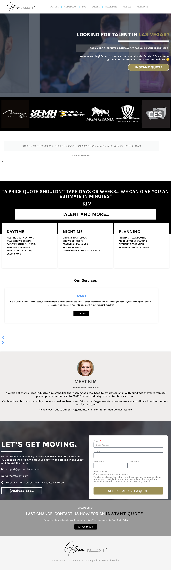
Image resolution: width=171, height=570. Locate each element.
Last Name (134, 461)
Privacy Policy (100, 472)
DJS (84, 6)
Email (97, 441)
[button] (81, 162)
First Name (99, 461)
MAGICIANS (111, 6)
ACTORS (54, 6)
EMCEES (96, 6)
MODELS (127, 6)
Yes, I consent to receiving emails (127, 477)
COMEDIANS (70, 6)
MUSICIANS (142, 6)
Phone (97, 451)
